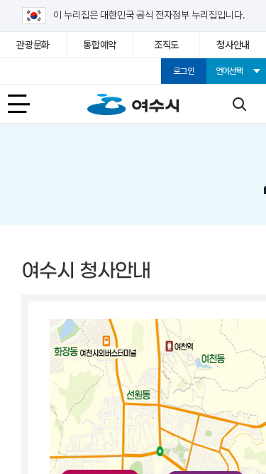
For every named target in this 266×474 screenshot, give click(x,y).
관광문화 (33, 44)
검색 (239, 104)
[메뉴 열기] (27, 104)
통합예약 (99, 44)
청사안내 (233, 44)
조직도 (166, 44)
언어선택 (229, 71)
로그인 (183, 71)
